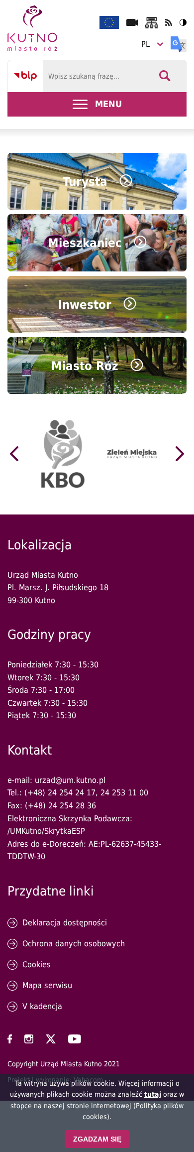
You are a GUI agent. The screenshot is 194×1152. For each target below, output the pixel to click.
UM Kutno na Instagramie (28, 1038)
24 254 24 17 (72, 792)
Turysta (85, 182)
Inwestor (84, 305)
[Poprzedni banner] (14, 454)
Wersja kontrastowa (183, 22)
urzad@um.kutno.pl (70, 780)
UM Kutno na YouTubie (74, 1038)
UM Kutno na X (51, 1038)
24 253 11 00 (124, 792)
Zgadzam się (97, 1139)
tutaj (152, 1094)
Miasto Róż (84, 366)
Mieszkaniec (85, 243)
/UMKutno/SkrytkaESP (46, 831)
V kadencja (42, 1006)
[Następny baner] (180, 454)
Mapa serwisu (47, 985)
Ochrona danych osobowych (73, 943)
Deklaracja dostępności (64, 922)
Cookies (36, 964)
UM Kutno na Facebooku (9, 1038)
